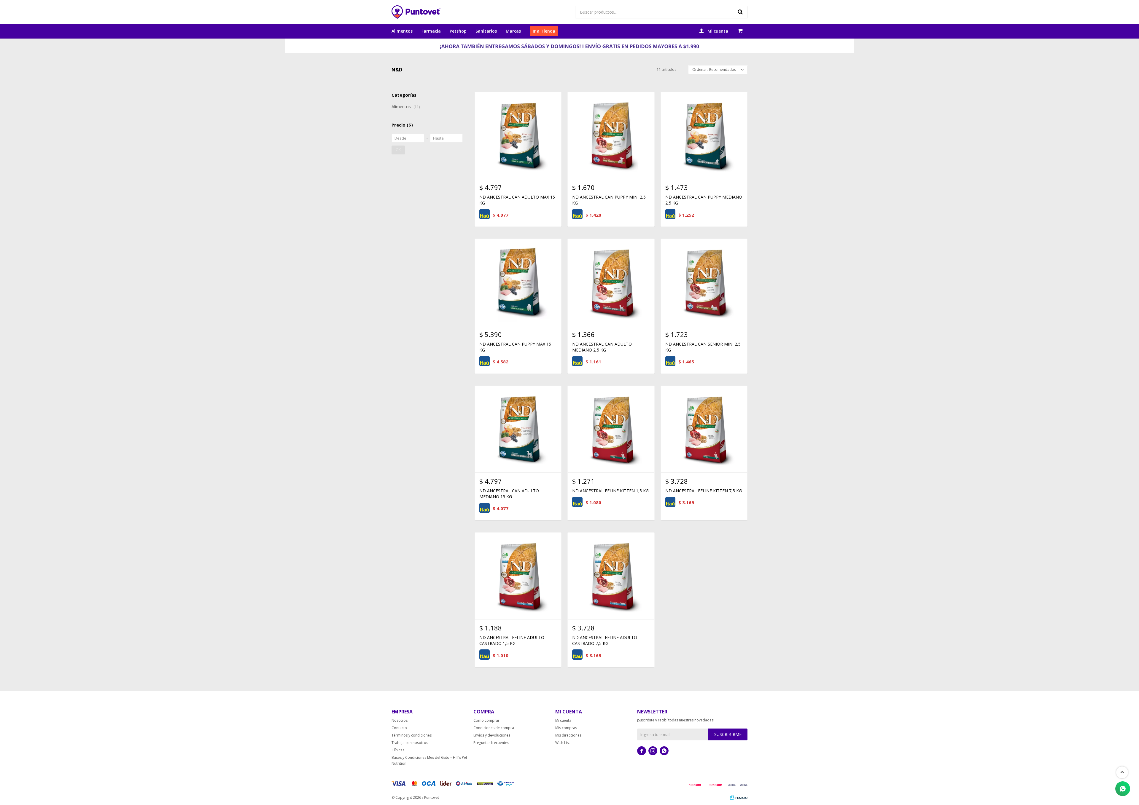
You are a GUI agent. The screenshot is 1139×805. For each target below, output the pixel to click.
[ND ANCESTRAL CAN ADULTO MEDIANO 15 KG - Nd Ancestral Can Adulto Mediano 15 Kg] (518, 429)
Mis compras (566, 727)
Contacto (399, 727)
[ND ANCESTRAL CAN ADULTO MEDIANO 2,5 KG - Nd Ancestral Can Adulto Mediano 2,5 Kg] (610, 282)
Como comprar (486, 720)
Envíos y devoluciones (491, 735)
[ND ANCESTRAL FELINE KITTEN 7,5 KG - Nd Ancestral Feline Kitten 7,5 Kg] (704, 429)
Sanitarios (486, 31)
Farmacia (431, 31)
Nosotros (400, 720)
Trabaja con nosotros (410, 742)
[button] (740, 12)
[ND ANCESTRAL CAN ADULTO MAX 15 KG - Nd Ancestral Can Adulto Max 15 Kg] (518, 135)
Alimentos (402, 31)
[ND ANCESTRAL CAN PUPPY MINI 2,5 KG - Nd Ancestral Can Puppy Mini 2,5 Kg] (610, 135)
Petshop (458, 31)
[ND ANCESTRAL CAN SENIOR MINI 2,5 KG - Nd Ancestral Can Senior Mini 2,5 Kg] (704, 282)
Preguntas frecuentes (491, 742)
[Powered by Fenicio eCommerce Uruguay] (738, 797)
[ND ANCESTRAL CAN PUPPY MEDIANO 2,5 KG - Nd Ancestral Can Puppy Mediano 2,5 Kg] (704, 135)
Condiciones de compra (493, 727)
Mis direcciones (568, 735)
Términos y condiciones (412, 735)
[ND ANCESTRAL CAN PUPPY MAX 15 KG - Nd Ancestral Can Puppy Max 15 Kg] (518, 282)
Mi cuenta (563, 720)
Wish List (562, 742)
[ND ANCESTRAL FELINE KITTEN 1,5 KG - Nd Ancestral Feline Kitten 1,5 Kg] (610, 429)
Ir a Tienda (544, 31)
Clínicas (398, 750)
